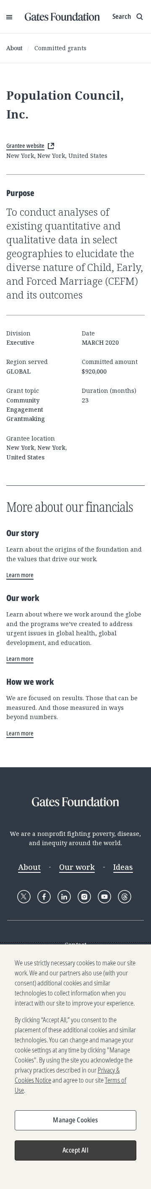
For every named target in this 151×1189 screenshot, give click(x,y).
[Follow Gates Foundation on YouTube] (104, 896)
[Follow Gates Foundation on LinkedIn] (64, 896)
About (14, 48)
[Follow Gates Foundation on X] (23, 896)
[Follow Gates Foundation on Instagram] (84, 896)
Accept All (75, 1150)
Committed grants (60, 48)
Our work (77, 867)
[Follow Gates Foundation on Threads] (124, 896)
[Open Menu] (9, 16)
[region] (75, 1066)
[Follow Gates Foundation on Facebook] (44, 896)
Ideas (123, 867)
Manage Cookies (75, 1120)
